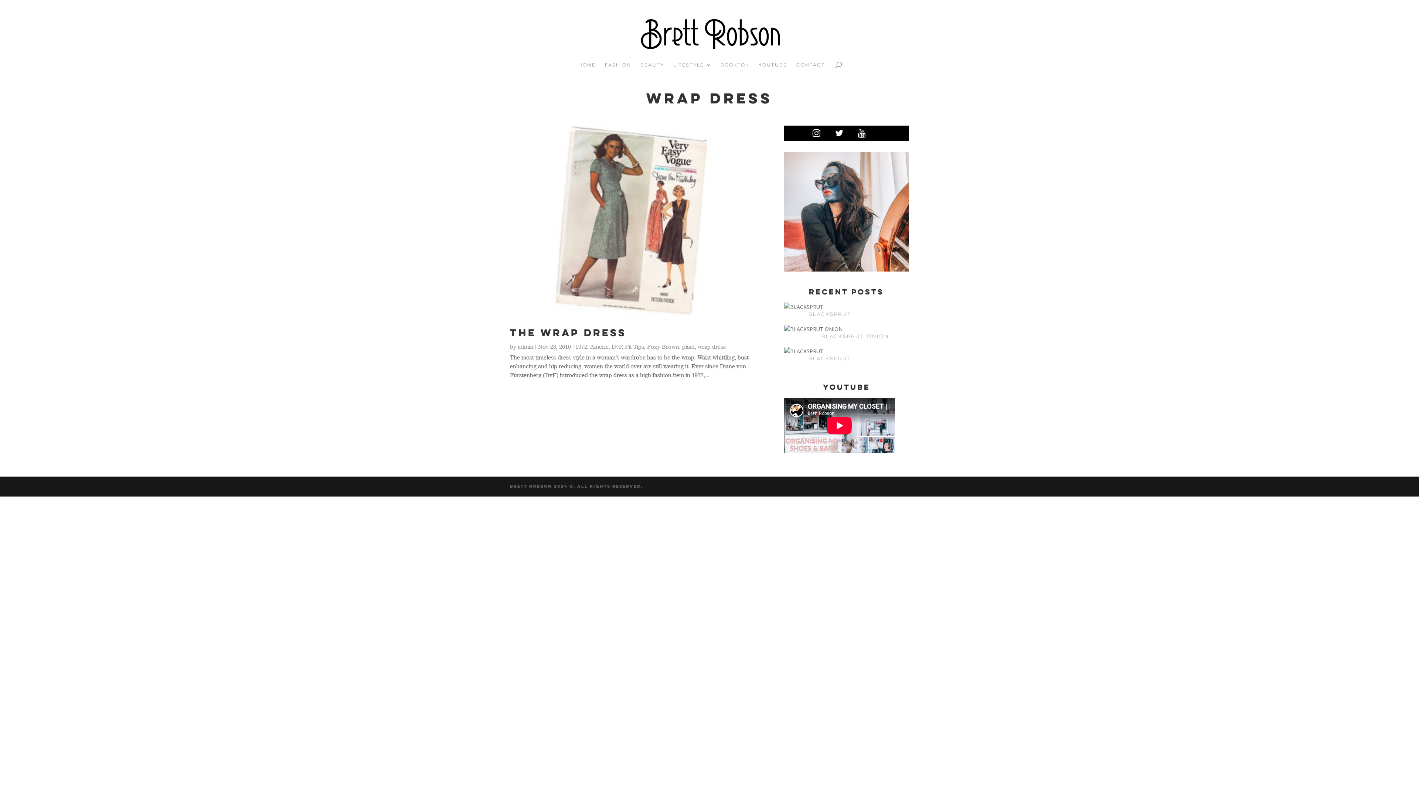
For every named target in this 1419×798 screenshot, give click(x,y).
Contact (810, 65)
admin (526, 346)
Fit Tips (634, 346)
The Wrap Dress (568, 332)
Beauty (652, 65)
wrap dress (712, 346)
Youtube (773, 65)
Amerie (599, 346)
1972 (581, 346)
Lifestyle (688, 65)
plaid (688, 346)
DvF (617, 346)
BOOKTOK (735, 65)
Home (587, 65)
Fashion (618, 65)
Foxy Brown (663, 346)
